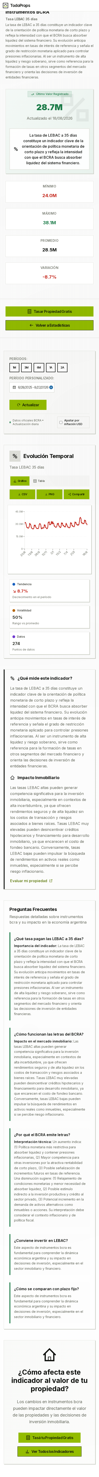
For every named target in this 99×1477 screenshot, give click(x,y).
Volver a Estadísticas (53, 325)
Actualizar (30, 405)
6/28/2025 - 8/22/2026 (33, 387)
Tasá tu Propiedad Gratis (52, 1437)
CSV (24, 494)
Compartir (78, 494)
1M (14, 367)
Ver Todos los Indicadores (53, 1451)
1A (50, 367)
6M (39, 367)
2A (62, 367)
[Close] (51, 387)
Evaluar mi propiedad (28, 880)
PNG (51, 494)
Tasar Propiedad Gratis (53, 311)
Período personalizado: (31, 378)
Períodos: (18, 359)
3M (26, 367)
